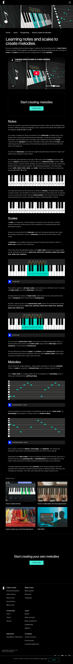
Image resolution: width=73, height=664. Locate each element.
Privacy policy (29, 640)
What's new (10, 605)
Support (27, 628)
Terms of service (30, 637)
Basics (27, 614)
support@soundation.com (10, 650)
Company (28, 634)
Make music (29, 588)
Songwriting (24, 32)
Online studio (11, 588)
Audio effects (11, 594)
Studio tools (10, 598)
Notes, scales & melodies (41, 32)
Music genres (29, 591)
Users (8, 614)
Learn (15, 32)
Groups (8, 621)
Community (10, 611)
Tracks (8, 617)
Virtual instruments (12, 591)
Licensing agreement (32, 644)
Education (10, 634)
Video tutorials (30, 617)
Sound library (10, 601)
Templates (28, 598)
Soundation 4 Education (14, 637)
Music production (30, 621)
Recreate (28, 594)
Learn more (43, 658)
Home (8, 32)
